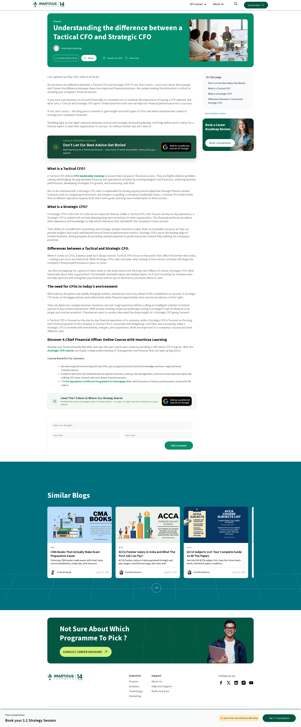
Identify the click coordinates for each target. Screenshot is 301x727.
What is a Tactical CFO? (219, 88)
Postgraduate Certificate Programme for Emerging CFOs (98, 381)
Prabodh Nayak (64, 572)
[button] (156, 588)
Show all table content (215, 113)
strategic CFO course (60, 350)
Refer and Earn (160, 691)
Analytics (134, 686)
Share (90, 58)
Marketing (135, 696)
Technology (136, 691)
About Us (218, 4)
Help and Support (161, 686)
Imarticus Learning (71, 48)
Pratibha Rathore (133, 572)
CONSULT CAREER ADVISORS (82, 652)
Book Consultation (220, 143)
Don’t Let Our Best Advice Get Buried (226, 83)
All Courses (196, 4)
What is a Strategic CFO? (220, 93)
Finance (133, 681)
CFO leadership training (89, 176)
